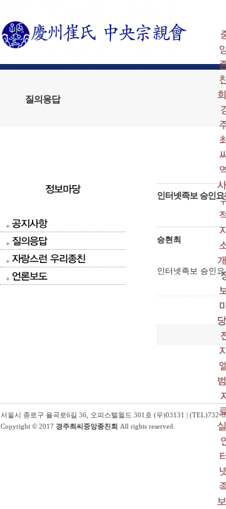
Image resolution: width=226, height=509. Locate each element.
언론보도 (29, 276)
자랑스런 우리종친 (48, 258)
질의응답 (29, 240)
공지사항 (29, 223)
